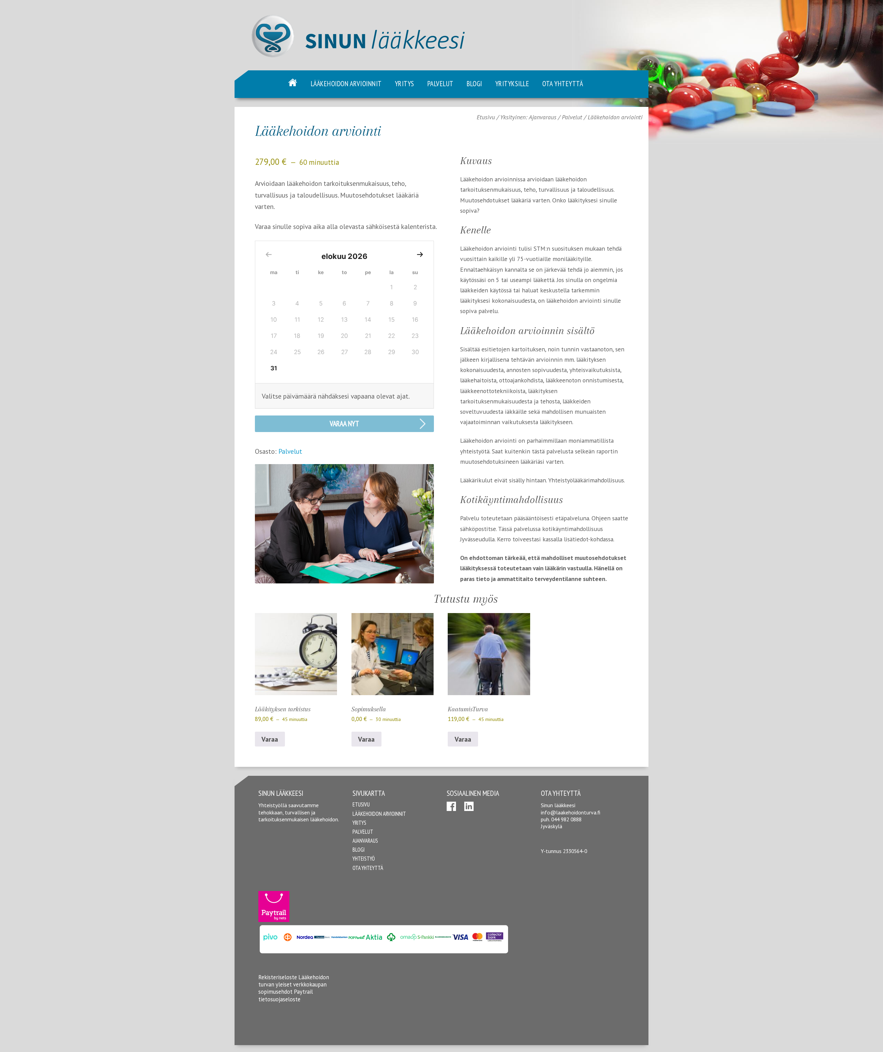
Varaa (269, 739)
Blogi (474, 83)
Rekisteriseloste (277, 977)
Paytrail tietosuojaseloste (285, 995)
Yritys (404, 83)
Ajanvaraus (365, 840)
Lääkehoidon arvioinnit (346, 83)
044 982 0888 (566, 819)
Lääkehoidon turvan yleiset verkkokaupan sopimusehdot (293, 984)
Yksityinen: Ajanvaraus (528, 117)
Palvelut (440, 83)
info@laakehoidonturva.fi (570, 812)
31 (273, 368)
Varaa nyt (344, 423)
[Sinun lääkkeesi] (354, 68)
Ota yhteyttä (562, 83)
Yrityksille (512, 83)
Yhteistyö (364, 858)
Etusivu (293, 82)
